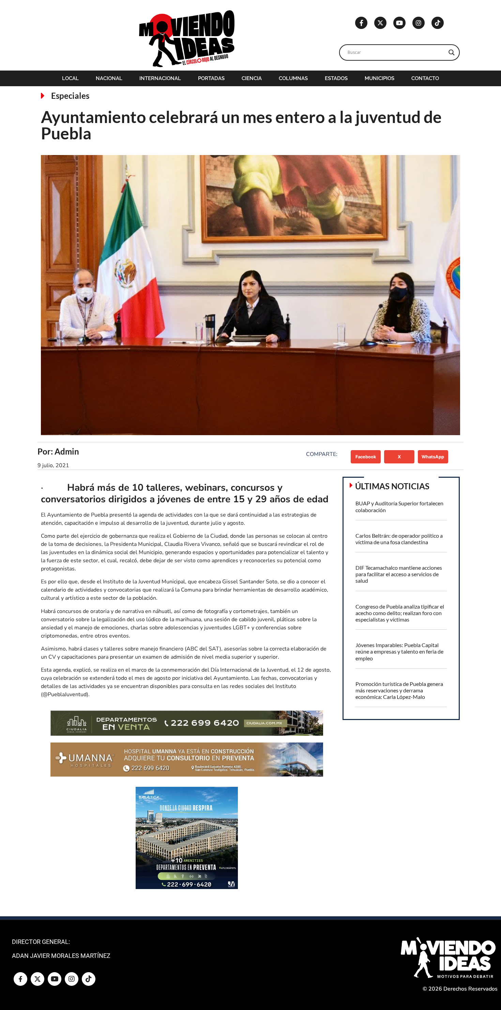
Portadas (211, 78)
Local (70, 78)
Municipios (379, 78)
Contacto (425, 78)
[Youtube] (399, 23)
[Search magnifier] (451, 52)
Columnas (293, 78)
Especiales (70, 96)
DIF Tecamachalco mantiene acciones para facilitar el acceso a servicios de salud (398, 574)
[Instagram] (418, 23)
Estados (336, 78)
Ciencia (252, 78)
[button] (366, 456)
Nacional (109, 78)
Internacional (160, 78)
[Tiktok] (437, 23)
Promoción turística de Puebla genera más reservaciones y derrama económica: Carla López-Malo (399, 690)
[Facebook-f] (361, 23)
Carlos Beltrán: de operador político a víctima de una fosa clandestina (399, 538)
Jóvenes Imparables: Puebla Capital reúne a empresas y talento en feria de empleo (399, 651)
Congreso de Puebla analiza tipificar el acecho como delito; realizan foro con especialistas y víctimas (399, 613)
